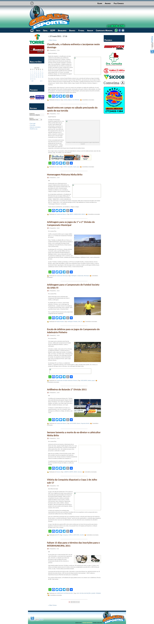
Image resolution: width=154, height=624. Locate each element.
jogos (93, 380)
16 (33, 75)
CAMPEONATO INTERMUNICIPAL (64, 593)
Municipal (86, 275)
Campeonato (80, 275)
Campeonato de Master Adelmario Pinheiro (66, 380)
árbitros (89, 380)
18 (36, 75)
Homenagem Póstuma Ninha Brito (64, 175)
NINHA (83, 214)
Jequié (58, 166)
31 (34, 79)
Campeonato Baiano (61, 214)
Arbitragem (74, 275)
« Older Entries (52, 40)
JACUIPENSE (75, 100)
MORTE (71, 472)
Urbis (79, 321)
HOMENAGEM (77, 214)
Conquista (65, 535)
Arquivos (31, 118)
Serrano (58, 472)
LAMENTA (66, 472)
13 (40, 73)
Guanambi (69, 166)
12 (38, 73)
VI (81, 321)
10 (34, 73)
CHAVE (65, 166)
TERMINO (98, 593)
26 (38, 77)
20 (40, 75)
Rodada (75, 321)
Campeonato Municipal (62, 275)
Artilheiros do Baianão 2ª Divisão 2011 (67, 389)
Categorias (32, 113)
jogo (78, 166)
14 (42, 73)
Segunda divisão (85, 423)
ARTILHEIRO (73, 423)
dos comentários (35, 127)
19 (38, 75)
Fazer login (32, 123)
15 (31, 75)
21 (42, 75)
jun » (41, 81)
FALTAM (82, 593)
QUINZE (93, 593)
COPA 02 (70, 535)
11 (36, 73)
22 (31, 77)
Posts (32, 125)
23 (33, 77)
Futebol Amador (60, 321)
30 (33, 79)
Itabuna (58, 100)
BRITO (71, 214)
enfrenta (66, 100)
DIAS (78, 593)
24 (34, 77)
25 (36, 77)
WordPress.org (33, 129)
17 (34, 75)
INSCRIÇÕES (87, 593)
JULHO (81, 535)
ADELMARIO (84, 380)
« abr (32, 81)
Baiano (78, 423)
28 (42, 77)
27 (40, 77)
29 (31, 79)
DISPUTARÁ (76, 535)
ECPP (57, 535)
